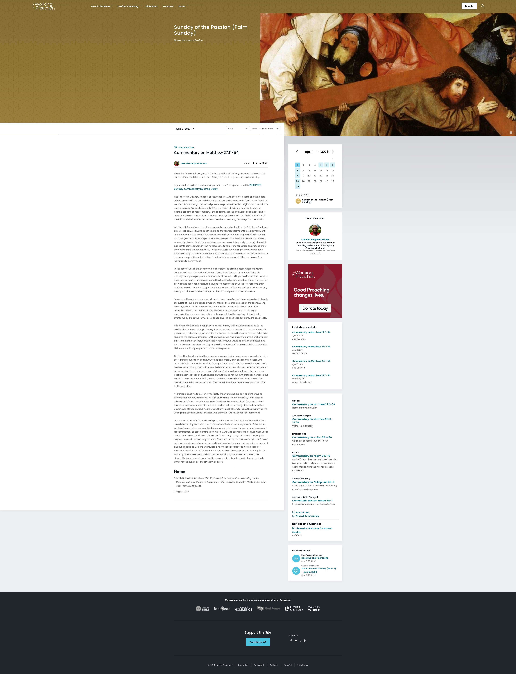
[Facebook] (291, 640)
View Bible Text (185, 147)
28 (326, 181)
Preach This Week (101, 6)
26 (315, 181)
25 (309, 181)
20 (321, 175)
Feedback (302, 665)
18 (309, 175)
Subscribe (243, 665)
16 (297, 175)
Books (182, 6)
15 (333, 170)
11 (309, 170)
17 (303, 175)
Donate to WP (258, 642)
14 (327, 170)
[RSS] (305, 640)
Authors (274, 665)
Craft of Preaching (128, 6)
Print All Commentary (307, 516)
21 (327, 175)
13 (321, 170)
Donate (469, 6)
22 (332, 175)
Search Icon (482, 6)
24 (303, 181)
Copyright (259, 665)
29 (332, 181)
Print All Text (302, 512)
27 (321, 181)
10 (303, 170)
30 (297, 186)
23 (297, 181)
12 (315, 170)
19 (315, 175)
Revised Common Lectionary (263, 128)
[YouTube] (295, 640)
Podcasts (168, 6)
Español (288, 665)
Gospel (230, 128)
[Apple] (300, 640)
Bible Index (151, 6)
